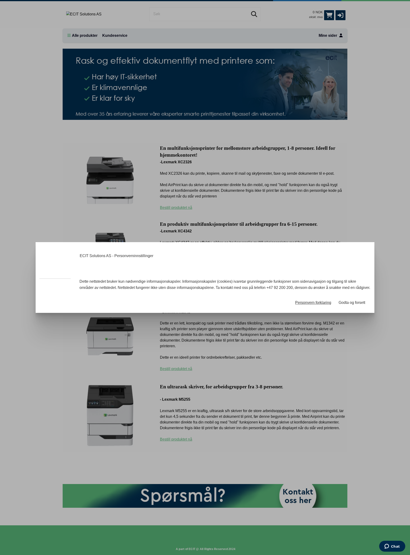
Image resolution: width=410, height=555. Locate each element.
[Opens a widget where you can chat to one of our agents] (392, 547)
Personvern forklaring (313, 303)
